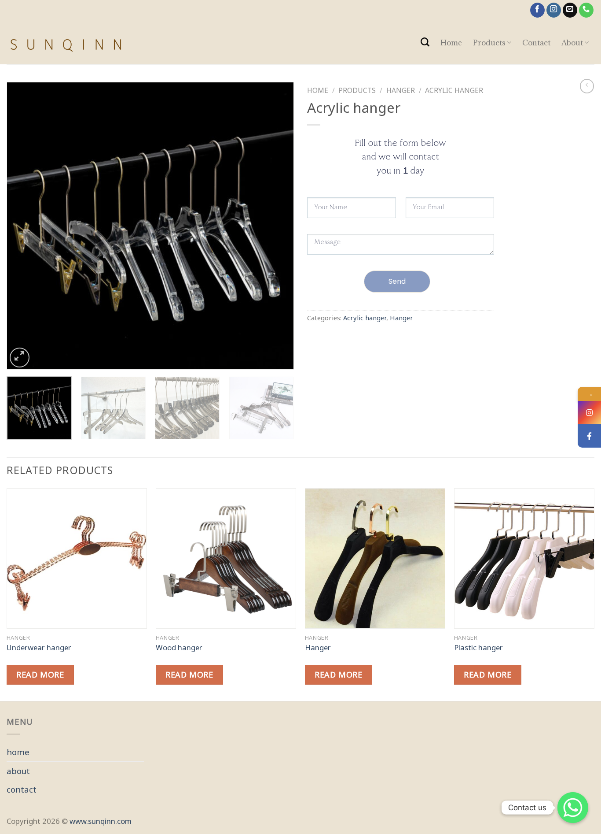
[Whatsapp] (572, 807)
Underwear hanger (39, 647)
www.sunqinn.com (101, 821)
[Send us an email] (570, 10)
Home (451, 42)
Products (489, 42)
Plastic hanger (478, 647)
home (18, 751)
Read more (40, 674)
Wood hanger (179, 647)
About (572, 42)
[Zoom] (19, 357)
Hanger (400, 90)
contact (22, 789)
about (18, 770)
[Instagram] (589, 412)
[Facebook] (589, 436)
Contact (536, 42)
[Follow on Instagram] (553, 10)
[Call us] (586, 10)
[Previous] (23, 226)
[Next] (277, 226)
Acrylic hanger (454, 90)
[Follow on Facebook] (537, 10)
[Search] (425, 42)
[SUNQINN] (140, 42)
